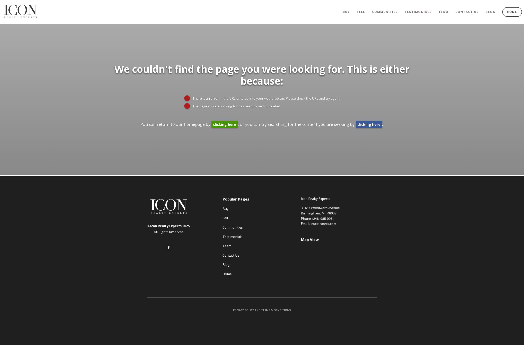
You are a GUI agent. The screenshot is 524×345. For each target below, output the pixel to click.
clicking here (224, 124)
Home (512, 12)
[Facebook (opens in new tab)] (168, 247)
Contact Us (467, 12)
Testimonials (418, 12)
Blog (490, 12)
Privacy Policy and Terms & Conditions (262, 310)
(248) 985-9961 (322, 218)
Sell (361, 12)
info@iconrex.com (323, 223)
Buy (346, 12)
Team (443, 12)
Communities (385, 12)
